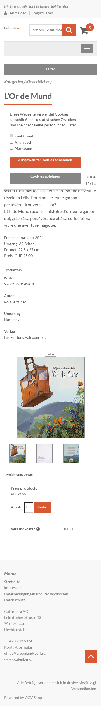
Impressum (13, 587)
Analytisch (23, 142)
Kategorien (13, 81)
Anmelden (17, 13)
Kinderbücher (38, 81)
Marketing (23, 148)
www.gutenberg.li (19, 659)
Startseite (12, 581)
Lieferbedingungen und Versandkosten (36, 594)
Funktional (24, 136)
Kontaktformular (18, 647)
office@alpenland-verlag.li (26, 653)
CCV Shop (33, 697)
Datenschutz (14, 599)
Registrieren (43, 13)
